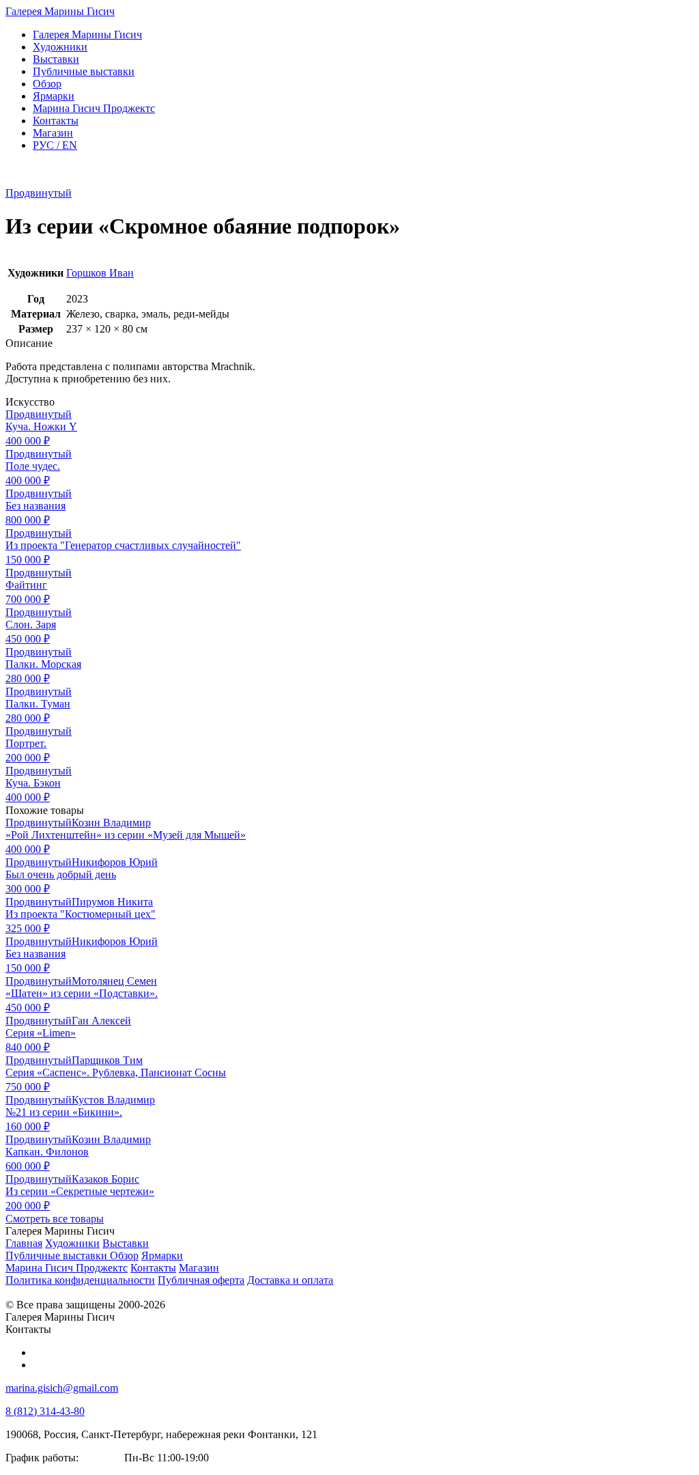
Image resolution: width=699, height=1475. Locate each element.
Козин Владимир (111, 822)
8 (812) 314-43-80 (45, 1411)
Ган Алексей (101, 1020)
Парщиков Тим (107, 1060)
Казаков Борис (105, 1179)
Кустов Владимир (113, 1100)
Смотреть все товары (54, 1218)
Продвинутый (38, 193)
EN (55, 145)
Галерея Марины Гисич (60, 11)
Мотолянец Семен (114, 981)
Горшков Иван (100, 273)
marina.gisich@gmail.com (61, 1388)
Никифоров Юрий (115, 862)
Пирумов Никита (112, 902)
